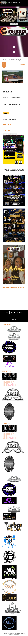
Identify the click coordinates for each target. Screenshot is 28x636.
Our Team (13, 312)
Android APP (6, 134)
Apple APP (13, 134)
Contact (14, 319)
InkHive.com (13, 633)
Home (7, 312)
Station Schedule (7, 316)
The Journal (19, 312)
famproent (23, 64)
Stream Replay (16, 316)
